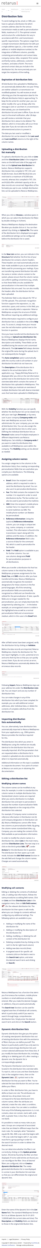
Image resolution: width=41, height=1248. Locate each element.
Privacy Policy (25, 1239)
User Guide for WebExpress (26, 10)
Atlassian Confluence (8, 1245)
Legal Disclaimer (14, 1239)
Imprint (4, 1239)
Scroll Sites (34, 1243)
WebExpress (14, 10)
